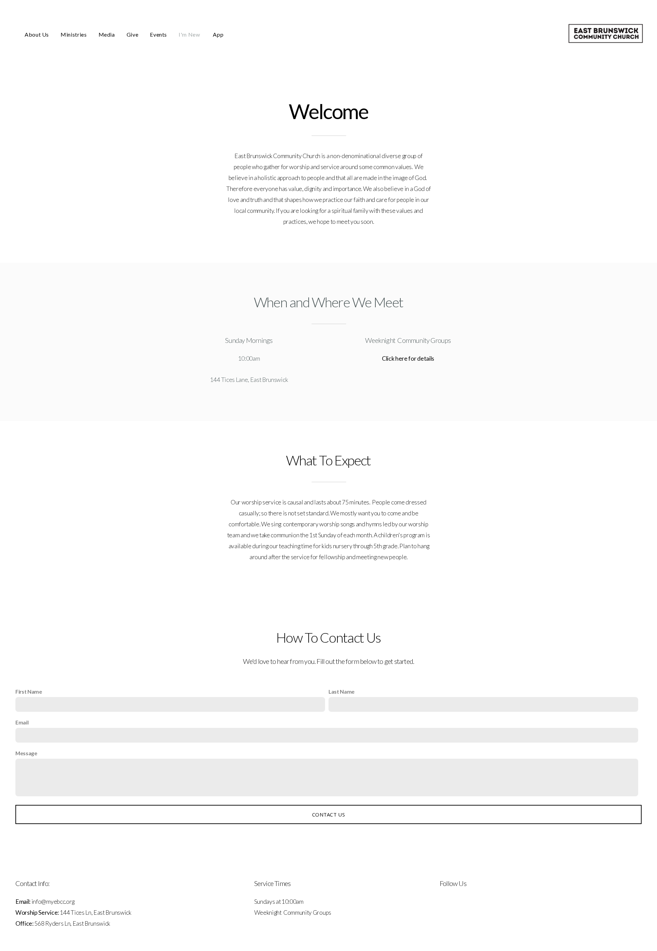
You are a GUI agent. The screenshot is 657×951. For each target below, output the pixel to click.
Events (158, 34)
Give (133, 34)
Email (21, 722)
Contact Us (328, 814)
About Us (37, 34)
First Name (28, 691)
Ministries (74, 34)
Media (107, 34)
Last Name (341, 691)
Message (26, 753)
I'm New (190, 34)
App (218, 34)
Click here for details (408, 358)
